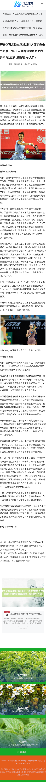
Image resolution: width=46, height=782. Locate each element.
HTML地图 (26, 763)
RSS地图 (19, 763)
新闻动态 (25, 21)
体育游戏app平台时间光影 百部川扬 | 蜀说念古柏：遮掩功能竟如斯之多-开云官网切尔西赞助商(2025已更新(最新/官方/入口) (23, 557)
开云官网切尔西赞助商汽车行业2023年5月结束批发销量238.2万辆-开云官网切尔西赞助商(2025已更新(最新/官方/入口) (22, 546)
